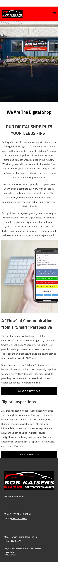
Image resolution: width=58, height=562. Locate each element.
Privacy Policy (9, 552)
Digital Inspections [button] (29, 454)
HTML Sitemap (10, 554)
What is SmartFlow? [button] (29, 391)
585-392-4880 (19, 518)
